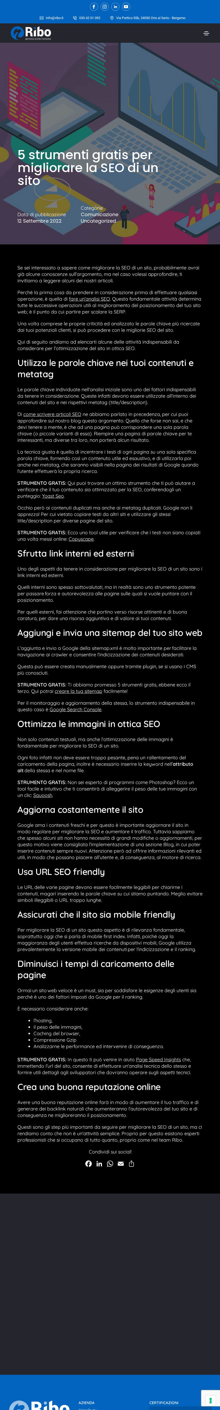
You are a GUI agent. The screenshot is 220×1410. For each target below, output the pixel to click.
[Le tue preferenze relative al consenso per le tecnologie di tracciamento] (211, 1400)
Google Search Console (75, 709)
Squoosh (42, 795)
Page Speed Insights (158, 1059)
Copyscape (81, 539)
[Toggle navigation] (206, 33)
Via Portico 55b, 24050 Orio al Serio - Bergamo (150, 18)
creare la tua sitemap (78, 691)
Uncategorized (98, 221)
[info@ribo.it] (41, 18)
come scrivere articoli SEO (52, 414)
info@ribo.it (54, 18)
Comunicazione (99, 214)
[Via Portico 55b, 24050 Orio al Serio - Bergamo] (112, 18)
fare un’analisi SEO (89, 299)
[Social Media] (94, 7)
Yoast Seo (53, 496)
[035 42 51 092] (75, 18)
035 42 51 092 (89, 18)
